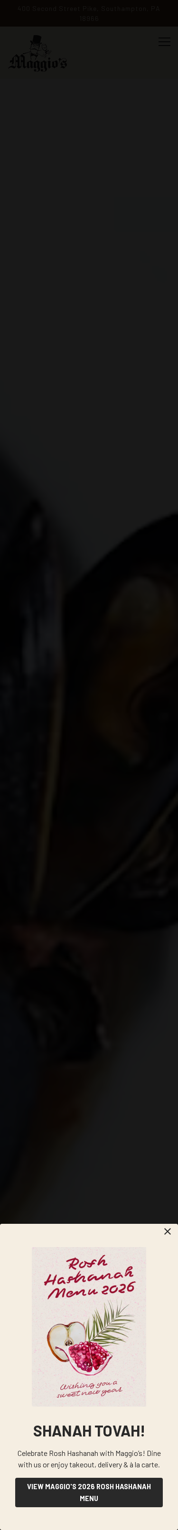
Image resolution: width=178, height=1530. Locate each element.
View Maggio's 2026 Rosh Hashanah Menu (89, 1492)
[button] (167, 1231)
